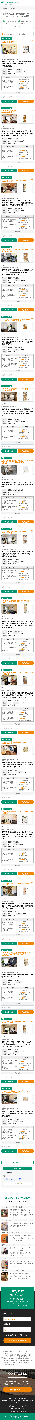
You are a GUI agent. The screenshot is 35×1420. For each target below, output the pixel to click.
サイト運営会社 (13, 1411)
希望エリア (8, 1313)
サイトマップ (22, 1406)
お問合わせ (10, 101)
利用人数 (7, 1324)
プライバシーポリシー (17, 1408)
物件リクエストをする (17, 1340)
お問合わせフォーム (17, 1390)
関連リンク (12, 1406)
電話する (26, 101)
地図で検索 (18, 1163)
